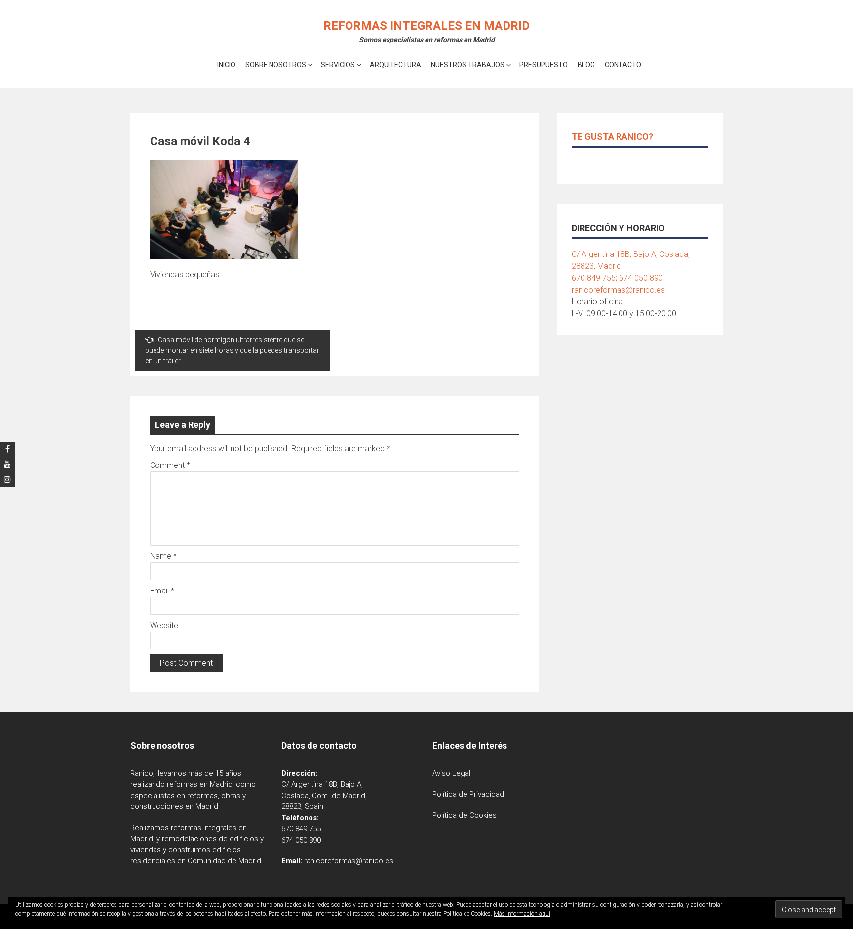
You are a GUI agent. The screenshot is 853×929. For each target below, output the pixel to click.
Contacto (623, 65)
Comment (170, 465)
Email (162, 590)
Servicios (338, 65)
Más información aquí (522, 913)
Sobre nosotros (275, 65)
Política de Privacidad (468, 794)
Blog (586, 65)
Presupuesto (543, 65)
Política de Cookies (464, 815)
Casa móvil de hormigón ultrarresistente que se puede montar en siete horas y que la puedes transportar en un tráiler (232, 350)
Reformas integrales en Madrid (426, 26)
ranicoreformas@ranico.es (618, 290)
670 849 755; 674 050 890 (617, 278)
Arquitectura (395, 65)
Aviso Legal (451, 773)
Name (163, 556)
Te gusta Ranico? (612, 136)
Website (164, 625)
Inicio (226, 65)
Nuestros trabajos (467, 65)
